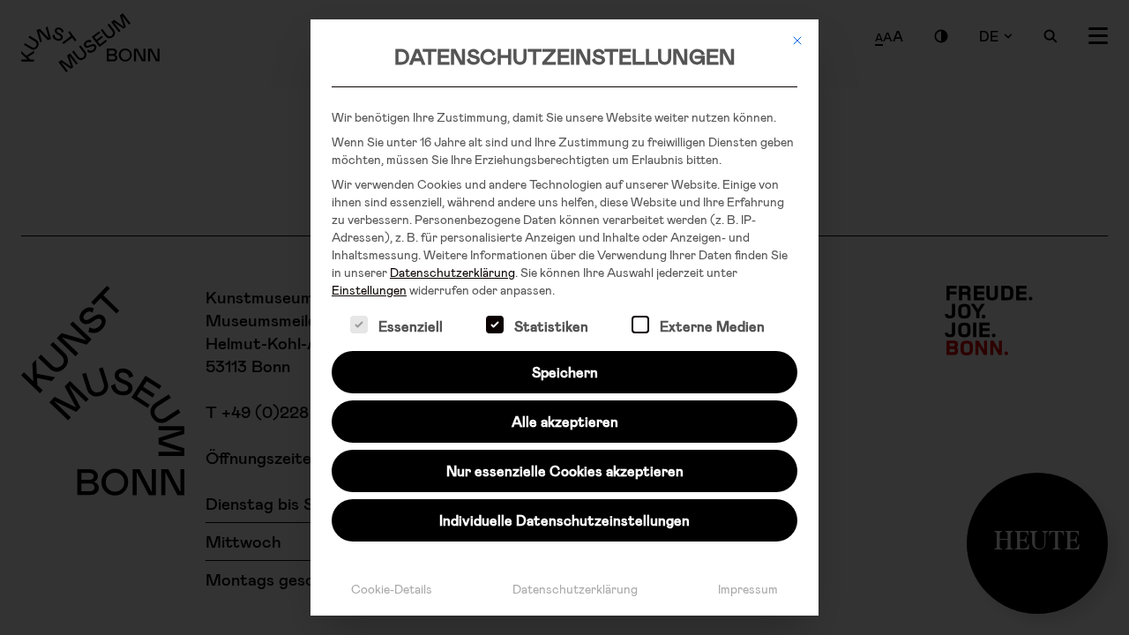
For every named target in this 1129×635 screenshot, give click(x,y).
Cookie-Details (391, 588)
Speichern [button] (565, 371)
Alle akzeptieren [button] (565, 421)
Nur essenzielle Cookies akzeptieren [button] (565, 470)
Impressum (748, 588)
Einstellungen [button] (369, 289)
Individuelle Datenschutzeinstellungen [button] (564, 520)
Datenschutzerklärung (452, 272)
